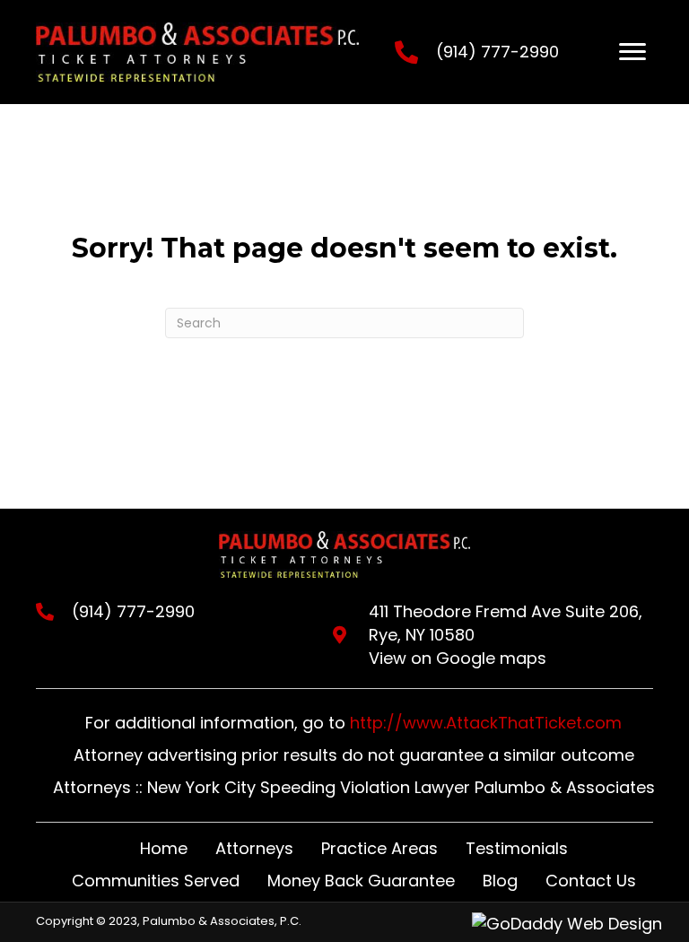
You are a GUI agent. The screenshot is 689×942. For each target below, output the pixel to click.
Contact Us (590, 880)
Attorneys (254, 848)
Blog (500, 880)
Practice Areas (379, 848)
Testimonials (517, 848)
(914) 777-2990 (497, 51)
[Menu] (632, 52)
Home (164, 848)
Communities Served (156, 880)
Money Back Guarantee (361, 880)
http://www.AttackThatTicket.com (486, 722)
